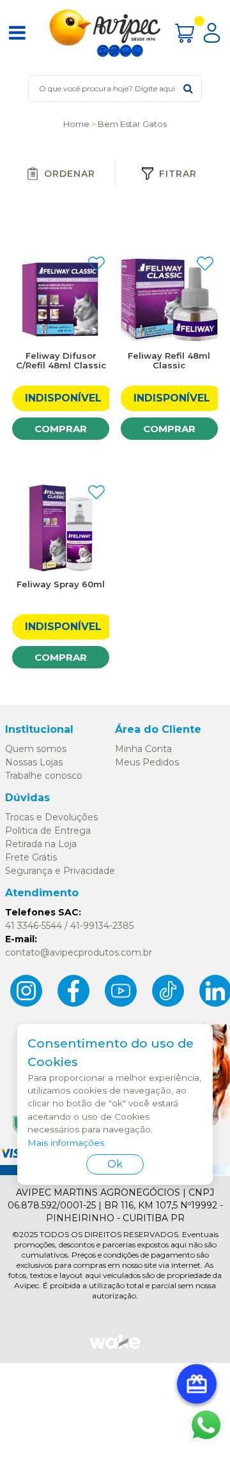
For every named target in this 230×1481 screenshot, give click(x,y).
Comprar (60, 429)
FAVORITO (96, 263)
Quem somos (35, 749)
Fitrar (178, 173)
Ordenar (69, 173)
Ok (115, 1164)
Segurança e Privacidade (60, 870)
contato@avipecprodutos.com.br (78, 952)
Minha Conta (143, 749)
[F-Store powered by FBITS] (115, 1347)
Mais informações (65, 1143)
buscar (188, 88)
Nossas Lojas (34, 762)
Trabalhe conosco (43, 775)
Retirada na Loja (41, 844)
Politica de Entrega (48, 830)
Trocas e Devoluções (51, 817)
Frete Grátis (31, 857)
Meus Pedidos (147, 762)
